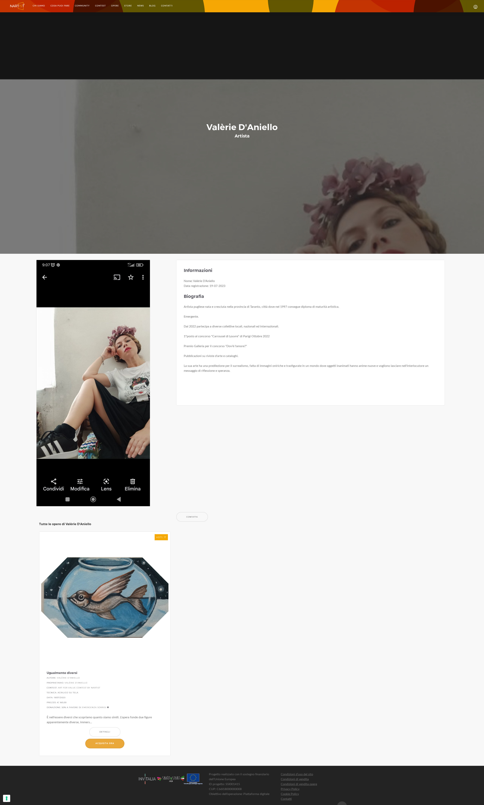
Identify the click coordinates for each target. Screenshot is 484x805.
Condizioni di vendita (295, 779)
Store (128, 6)
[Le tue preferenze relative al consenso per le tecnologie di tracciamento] (6, 798)
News (140, 6)
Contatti (166, 6)
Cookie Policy (290, 794)
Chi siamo (39, 6)
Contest (100, 6)
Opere (115, 6)
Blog (152, 6)
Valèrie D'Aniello (68, 678)
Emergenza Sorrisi (94, 707)
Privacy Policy (290, 789)
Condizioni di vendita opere (299, 784)
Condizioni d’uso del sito (297, 774)
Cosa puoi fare (60, 6)
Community (82, 6)
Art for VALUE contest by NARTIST (79, 687)
